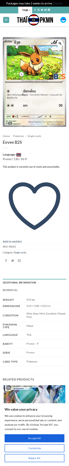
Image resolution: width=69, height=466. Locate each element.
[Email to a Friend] (19, 261)
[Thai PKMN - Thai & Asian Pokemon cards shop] (35, 19)
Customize (34, 448)
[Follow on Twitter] (42, 10)
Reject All (34, 458)
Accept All (34, 438)
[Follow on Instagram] (38, 10)
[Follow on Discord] (49, 10)
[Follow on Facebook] (35, 10)
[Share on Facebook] (6, 261)
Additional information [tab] (19, 282)
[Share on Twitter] (13, 261)
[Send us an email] (45, 10)
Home (6, 136)
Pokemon (18, 136)
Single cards (34, 136)
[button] (6, 20)
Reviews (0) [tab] (10, 290)
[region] (34, 434)
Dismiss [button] (58, 3)
